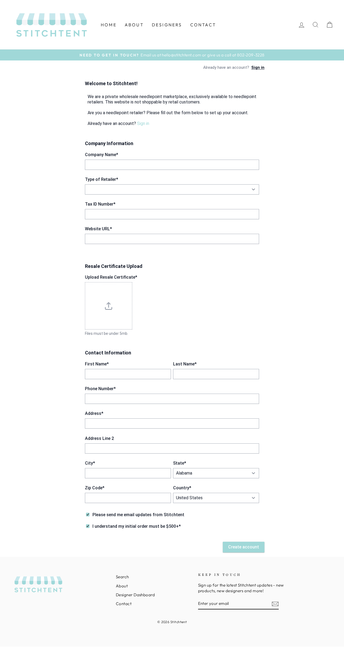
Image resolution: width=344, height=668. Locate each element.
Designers (167, 24)
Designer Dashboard (135, 594)
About (134, 24)
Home (109, 24)
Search (122, 576)
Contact (203, 24)
